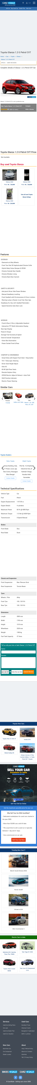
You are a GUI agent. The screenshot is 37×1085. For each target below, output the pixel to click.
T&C (23, 1057)
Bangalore (24, 1031)
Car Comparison (7, 1051)
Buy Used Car (14, 8)
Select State (23, 3)
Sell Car (8, 8)
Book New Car (7, 1049)
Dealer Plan (22, 8)
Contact (30, 1051)
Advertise (24, 1054)
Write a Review (29, 109)
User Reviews (11, 63)
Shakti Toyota (26, 461)
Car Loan (5, 1028)
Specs (3, 63)
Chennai (24, 1028)
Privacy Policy (29, 1057)
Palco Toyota (10, 461)
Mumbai (24, 1025)
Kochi (28, 1028)
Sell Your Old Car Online (18, 804)
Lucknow (28, 1034)
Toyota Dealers (5, 455)
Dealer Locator (7, 1054)
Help (23, 1049)
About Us (24, 1051)
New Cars (28, 8)
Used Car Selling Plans (9, 1025)
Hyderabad (31, 1031)
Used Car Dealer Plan (9, 1031)
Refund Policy (29, 1049)
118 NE (8, 403)
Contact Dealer (10, 478)
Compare (27, 106)
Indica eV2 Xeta (18, 402)
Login (29, 3)
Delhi (23, 1034)
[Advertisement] (18, 30)
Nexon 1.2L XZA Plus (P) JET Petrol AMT (29, 405)
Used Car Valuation (8, 1034)
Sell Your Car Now (18, 840)
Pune (28, 1025)
